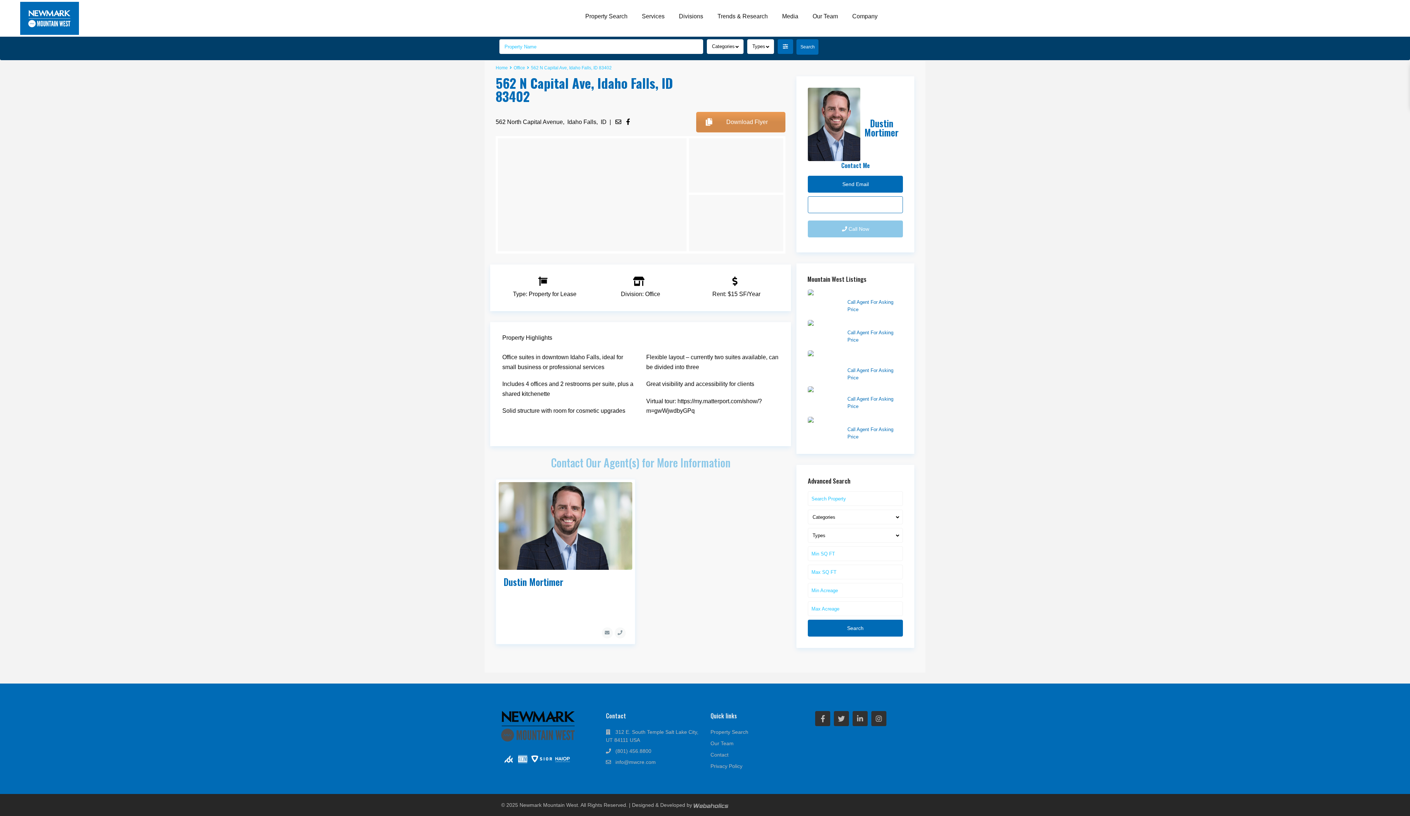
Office (519, 67)
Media (790, 16)
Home (502, 67)
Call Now (858, 229)
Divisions (691, 16)
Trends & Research (742, 16)
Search (855, 628)
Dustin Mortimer (533, 582)
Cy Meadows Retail (869, 293)
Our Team (825, 16)
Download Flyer (747, 122)
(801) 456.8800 (633, 751)
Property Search (606, 16)
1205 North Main (866, 420)
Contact (719, 755)
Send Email (856, 205)
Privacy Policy (726, 766)
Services (653, 16)
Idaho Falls (581, 122)
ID (604, 122)
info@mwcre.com (635, 762)
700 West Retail (865, 390)
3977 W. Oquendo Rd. (873, 324)
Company (865, 16)
